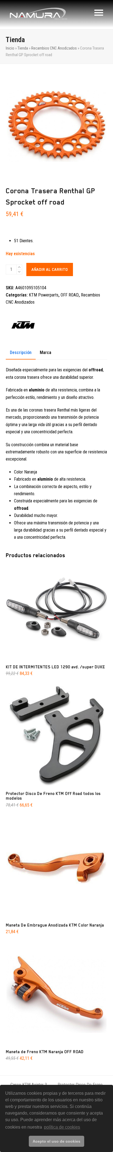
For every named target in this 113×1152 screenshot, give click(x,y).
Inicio (10, 48)
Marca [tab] (45, 352)
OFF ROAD (70, 295)
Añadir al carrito (50, 269)
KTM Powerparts (43, 295)
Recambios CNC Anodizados (54, 48)
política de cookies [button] (62, 1127)
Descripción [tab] (21, 352)
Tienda (23, 48)
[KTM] (23, 327)
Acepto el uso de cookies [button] (56, 1141)
